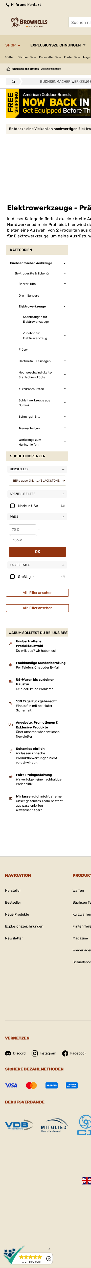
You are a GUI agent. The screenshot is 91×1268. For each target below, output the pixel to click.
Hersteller (13, 890)
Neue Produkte (17, 914)
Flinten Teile (72, 57)
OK (37, 551)
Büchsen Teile (27, 57)
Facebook (78, 1053)
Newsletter (14, 938)
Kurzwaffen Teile (50, 57)
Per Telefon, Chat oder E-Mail (37, 667)
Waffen (9, 57)
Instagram (48, 1053)
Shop (10, 45)
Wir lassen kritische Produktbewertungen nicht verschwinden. (36, 757)
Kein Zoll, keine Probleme (34, 689)
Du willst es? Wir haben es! (36, 651)
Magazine (80, 938)
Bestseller (13, 902)
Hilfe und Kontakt (25, 5)
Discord (19, 1053)
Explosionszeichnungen (55, 45)
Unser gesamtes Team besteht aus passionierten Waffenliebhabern (39, 805)
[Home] (12, 81)
